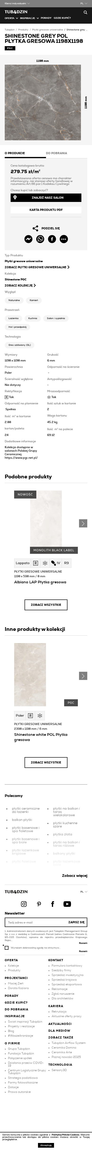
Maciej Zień (15, 983)
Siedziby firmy (61, 970)
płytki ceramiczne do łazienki (26, 810)
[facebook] (52, 239)
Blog (11, 1031)
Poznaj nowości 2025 (66, 1057)
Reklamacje (59, 989)
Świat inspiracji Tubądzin (25, 1021)
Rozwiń (83, 943)
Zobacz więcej (74, 876)
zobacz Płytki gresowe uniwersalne (35, 267)
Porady (46, 18)
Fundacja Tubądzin (21, 1053)
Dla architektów (62, 998)
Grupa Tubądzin (19, 1048)
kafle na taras (23, 869)
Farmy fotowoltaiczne (23, 1082)
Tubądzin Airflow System (69, 1043)
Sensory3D (59, 1070)
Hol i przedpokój (17, 327)
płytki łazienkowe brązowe (25, 852)
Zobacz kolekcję (19, 285)
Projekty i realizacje (21, 1026)
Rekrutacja (59, 1011)
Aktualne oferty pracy (67, 1016)
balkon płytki (22, 820)
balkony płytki (64, 853)
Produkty (23, 30)
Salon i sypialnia (56, 318)
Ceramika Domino (64, 1047)
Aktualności (60, 1024)
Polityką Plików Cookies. (66, 1135)
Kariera (55, 1006)
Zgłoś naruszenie (63, 993)
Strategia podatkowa (23, 1077)
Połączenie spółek (20, 1058)
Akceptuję (46, 1145)
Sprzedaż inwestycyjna (68, 975)
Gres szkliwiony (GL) (19, 345)
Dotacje (13, 1087)
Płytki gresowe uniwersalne (47, 30)
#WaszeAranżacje (20, 1035)
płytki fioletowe (24, 861)
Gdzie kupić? (62, 18)
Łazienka (13, 318)
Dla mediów (59, 1030)
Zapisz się (76, 922)
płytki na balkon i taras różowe (66, 844)
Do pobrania (16, 1009)
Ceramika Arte (62, 1052)
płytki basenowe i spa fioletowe (25, 829)
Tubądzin (10, 30)
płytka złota (62, 834)
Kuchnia (32, 318)
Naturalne (14, 300)
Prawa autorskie (19, 1091)
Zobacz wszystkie (46, 604)
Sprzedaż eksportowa (67, 984)
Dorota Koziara (18, 988)
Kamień (34, 300)
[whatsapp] (40, 239)
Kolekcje (13, 965)
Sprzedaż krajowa (64, 979)
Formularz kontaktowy (67, 965)
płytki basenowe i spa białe (25, 840)
